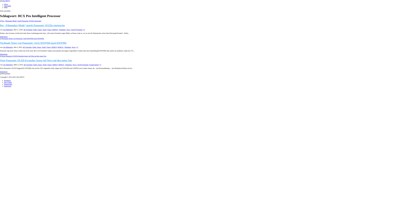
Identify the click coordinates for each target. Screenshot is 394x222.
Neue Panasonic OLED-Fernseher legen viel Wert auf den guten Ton (36, 60)
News (6, 4)
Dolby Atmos (37, 30)
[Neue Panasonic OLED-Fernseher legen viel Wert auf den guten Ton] (23, 56)
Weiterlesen (3, 37)
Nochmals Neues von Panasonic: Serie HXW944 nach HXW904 (33, 43)
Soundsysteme (94, 65)
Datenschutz (8, 84)
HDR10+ (55, 30)
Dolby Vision (47, 30)
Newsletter (7, 6)
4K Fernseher (28, 30)
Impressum (7, 86)
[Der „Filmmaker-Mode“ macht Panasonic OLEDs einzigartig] (20, 21)
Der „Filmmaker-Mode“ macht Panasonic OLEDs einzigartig (32, 25)
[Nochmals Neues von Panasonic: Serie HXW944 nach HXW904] (22, 38)
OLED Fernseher (76, 30)
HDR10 (54, 47)
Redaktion (7, 81)
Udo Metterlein (8, 30)
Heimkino (62, 30)
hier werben (8, 82)
